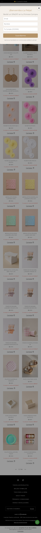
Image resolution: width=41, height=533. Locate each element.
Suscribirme (20, 36)
